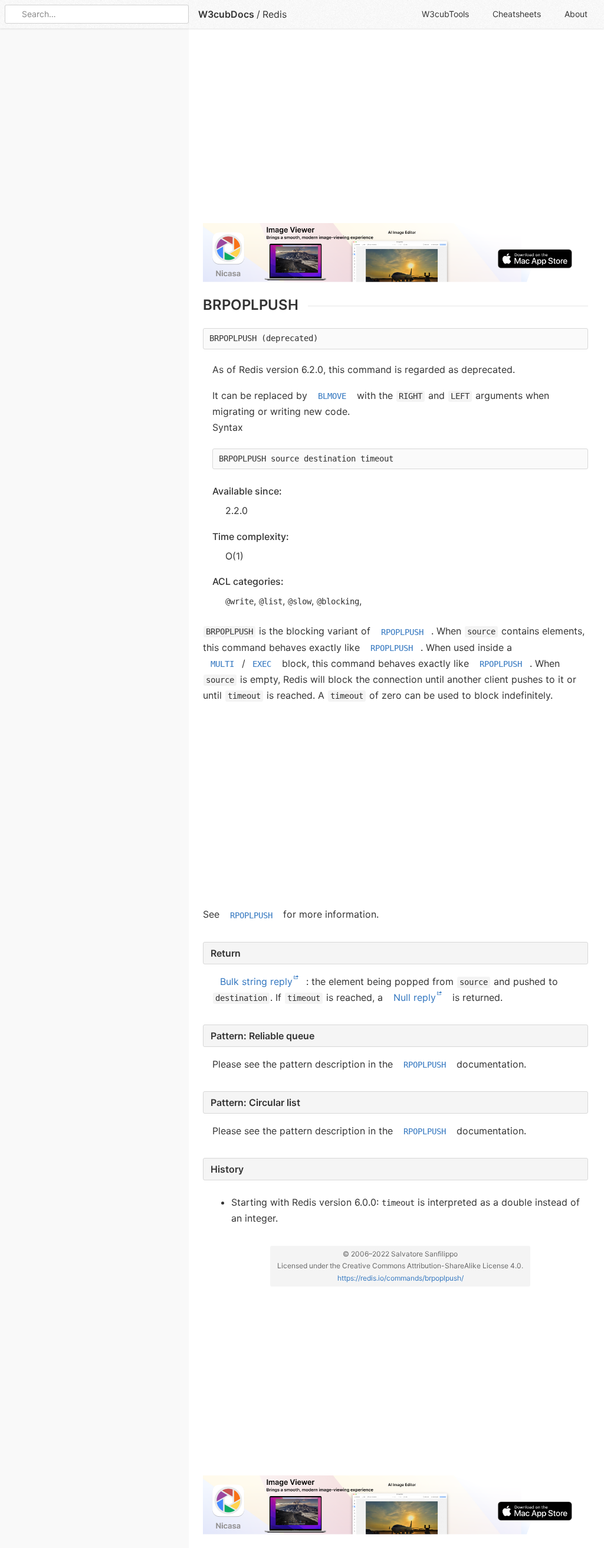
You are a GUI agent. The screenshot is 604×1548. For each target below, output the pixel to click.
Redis (274, 14)
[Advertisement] (395, 131)
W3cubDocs (226, 14)
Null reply (414, 997)
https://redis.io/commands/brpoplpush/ (400, 1277)
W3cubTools (445, 14)
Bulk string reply (256, 981)
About (575, 14)
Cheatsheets (517, 14)
